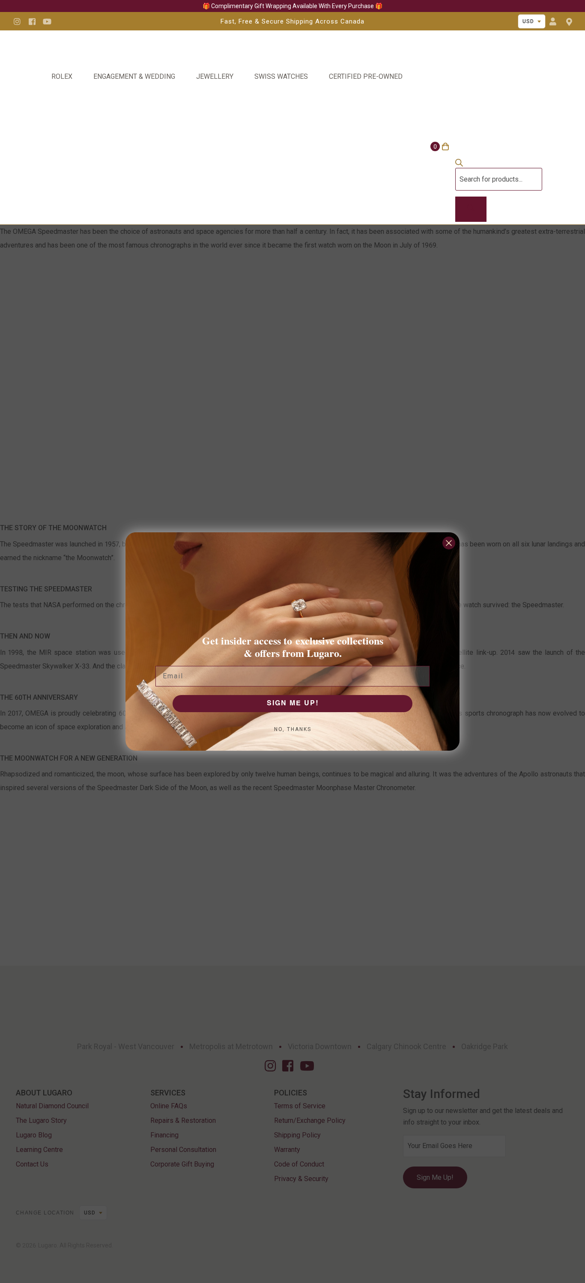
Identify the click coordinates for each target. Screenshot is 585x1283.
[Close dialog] (448, 543)
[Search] (471, 209)
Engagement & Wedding (134, 76)
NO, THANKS (292, 729)
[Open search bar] (459, 164)
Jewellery (214, 76)
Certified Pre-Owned (366, 76)
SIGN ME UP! (293, 703)
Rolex (61, 76)
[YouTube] (47, 21)
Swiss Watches (281, 76)
